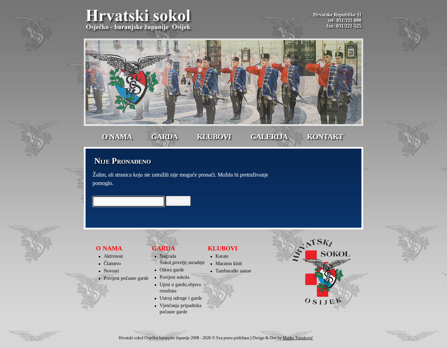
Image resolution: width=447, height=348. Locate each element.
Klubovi (214, 136)
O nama (117, 136)
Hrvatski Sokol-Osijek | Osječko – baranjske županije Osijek (139, 21)
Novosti (111, 271)
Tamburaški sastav (233, 271)
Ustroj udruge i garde (181, 298)
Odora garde (172, 269)
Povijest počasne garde (126, 278)
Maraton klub (228, 263)
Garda (164, 136)
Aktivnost (113, 256)
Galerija (269, 136)
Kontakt (325, 136)
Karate (221, 256)
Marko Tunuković (298, 337)
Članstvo (112, 263)
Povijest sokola (174, 277)
